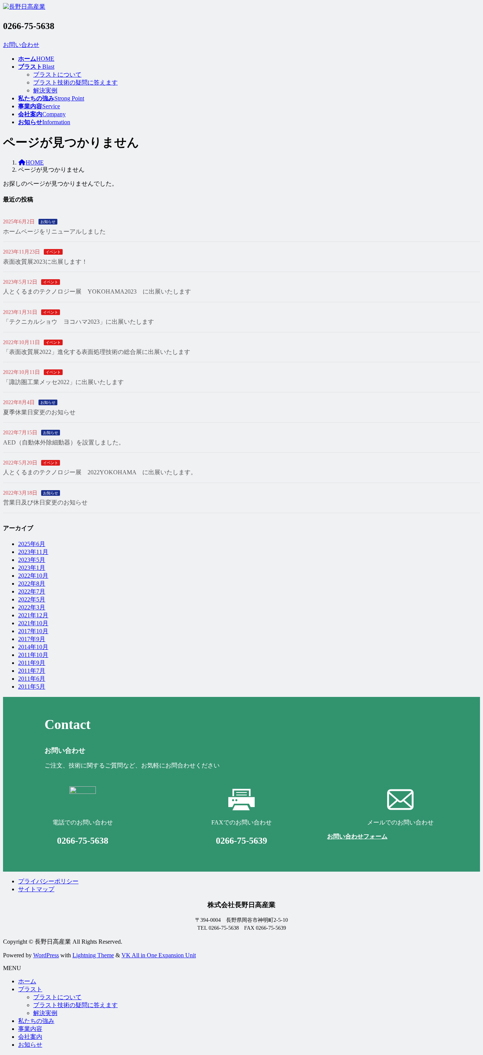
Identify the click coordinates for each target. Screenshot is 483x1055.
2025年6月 (31, 544)
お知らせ (47, 222)
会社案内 (30, 1036)
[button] (241, 45)
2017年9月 (31, 639)
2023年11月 (33, 552)
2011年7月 (31, 670)
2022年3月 (31, 607)
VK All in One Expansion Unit (159, 955)
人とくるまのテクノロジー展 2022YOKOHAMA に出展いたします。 (100, 472)
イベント (53, 252)
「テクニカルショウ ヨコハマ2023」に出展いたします (78, 321)
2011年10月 (33, 655)
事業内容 (30, 1029)
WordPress (46, 955)
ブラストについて (57, 74)
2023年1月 (31, 567)
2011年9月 (31, 663)
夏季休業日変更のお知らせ (39, 412)
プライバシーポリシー (48, 881)
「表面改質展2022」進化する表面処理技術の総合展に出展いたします (96, 352)
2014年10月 (33, 647)
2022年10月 (33, 575)
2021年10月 (33, 623)
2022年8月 (31, 583)
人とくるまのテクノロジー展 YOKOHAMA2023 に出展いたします (97, 291)
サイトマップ (36, 889)
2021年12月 (33, 615)
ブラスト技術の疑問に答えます (75, 82)
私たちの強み (36, 1021)
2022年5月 (31, 599)
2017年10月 (33, 631)
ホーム (27, 981)
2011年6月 (31, 678)
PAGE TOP (465, 1015)
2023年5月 (31, 560)
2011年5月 (31, 686)
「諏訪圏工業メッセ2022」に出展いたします (63, 382)
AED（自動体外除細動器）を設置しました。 (64, 442)
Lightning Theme (93, 955)
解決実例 (45, 90)
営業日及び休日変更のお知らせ (45, 502)
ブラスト (30, 989)
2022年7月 (31, 591)
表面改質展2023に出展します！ (45, 261)
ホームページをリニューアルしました (54, 231)
